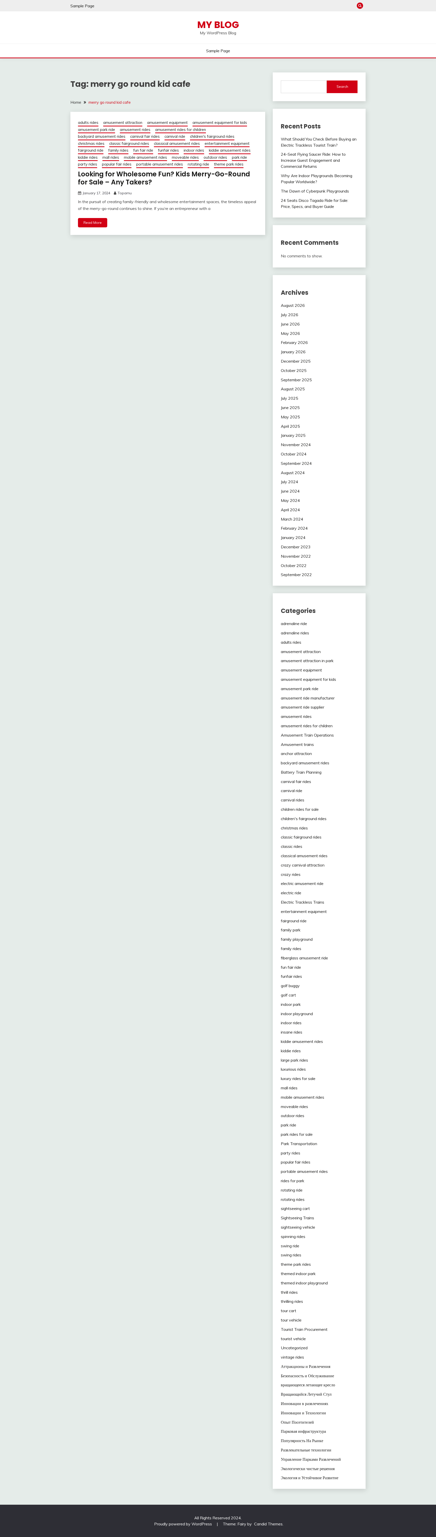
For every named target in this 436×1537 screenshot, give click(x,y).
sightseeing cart (295, 1208)
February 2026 (294, 342)
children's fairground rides (212, 136)
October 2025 (294, 370)
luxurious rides (293, 1069)
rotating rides (293, 1199)
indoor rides (194, 150)
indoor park (291, 1004)
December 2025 (296, 361)
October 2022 (294, 565)
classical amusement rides (177, 143)
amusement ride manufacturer (308, 697)
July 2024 (289, 481)
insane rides (291, 1032)
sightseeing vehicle (298, 1227)
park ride (239, 157)
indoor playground (297, 1013)
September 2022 (296, 574)
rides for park (292, 1180)
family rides (118, 150)
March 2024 (292, 519)
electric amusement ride (302, 883)
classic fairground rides (129, 143)
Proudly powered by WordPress (183, 1523)
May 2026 (290, 333)
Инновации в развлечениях (304, 1403)
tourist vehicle (293, 1338)
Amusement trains (297, 744)
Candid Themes (268, 1523)
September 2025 (296, 379)
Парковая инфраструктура (303, 1431)
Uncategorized (294, 1347)
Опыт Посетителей (297, 1422)
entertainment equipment (227, 143)
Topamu (125, 193)
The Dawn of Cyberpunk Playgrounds (315, 191)
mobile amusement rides (145, 157)
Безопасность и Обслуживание (307, 1375)
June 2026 (290, 324)
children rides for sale (300, 809)
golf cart (288, 994)
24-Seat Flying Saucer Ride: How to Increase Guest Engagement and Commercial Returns (313, 160)
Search (342, 86)
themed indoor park (298, 1273)
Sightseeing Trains (297, 1217)
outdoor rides (215, 157)
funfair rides (168, 150)
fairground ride (90, 150)
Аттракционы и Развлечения (305, 1366)
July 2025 (289, 398)
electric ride (291, 892)
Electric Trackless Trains (302, 902)
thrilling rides (292, 1301)
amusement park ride (96, 129)
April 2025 (290, 426)
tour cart (288, 1310)
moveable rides (185, 157)
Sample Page (82, 5)
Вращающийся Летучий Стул (306, 1394)
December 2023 (296, 546)
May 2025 (290, 416)
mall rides (110, 157)
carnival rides (292, 799)
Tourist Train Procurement (304, 1329)
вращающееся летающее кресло (308, 1384)
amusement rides (135, 129)
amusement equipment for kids (220, 122)
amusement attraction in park (307, 660)
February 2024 (294, 528)
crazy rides (291, 874)
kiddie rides (88, 157)
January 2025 (293, 435)
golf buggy (290, 985)
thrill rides (289, 1292)
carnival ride (175, 136)
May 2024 (290, 500)
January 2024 (293, 537)
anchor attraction (296, 753)
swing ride (290, 1245)
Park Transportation (299, 1143)
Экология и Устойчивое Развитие (309, 1477)
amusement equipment (167, 122)
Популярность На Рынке (302, 1440)
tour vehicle (291, 1320)
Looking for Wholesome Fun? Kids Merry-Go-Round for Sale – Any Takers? (164, 178)
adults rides (88, 122)
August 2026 (293, 305)
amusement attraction (122, 122)
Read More (93, 222)
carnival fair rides (145, 136)
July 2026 (289, 314)
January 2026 (293, 351)
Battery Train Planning (301, 772)
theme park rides (228, 164)
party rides (87, 164)
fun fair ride (143, 150)
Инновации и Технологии (303, 1412)
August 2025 (293, 388)
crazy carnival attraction (302, 865)
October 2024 (294, 453)
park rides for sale (297, 1134)
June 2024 (290, 491)
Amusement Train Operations (307, 735)
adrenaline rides (295, 632)
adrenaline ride (294, 623)
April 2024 (290, 509)
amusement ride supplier (302, 707)
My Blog (218, 24)
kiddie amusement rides (230, 150)
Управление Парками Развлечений (311, 1459)
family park (291, 929)
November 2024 (296, 444)
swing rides (291, 1254)
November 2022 (296, 556)
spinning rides (293, 1236)
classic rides (291, 846)
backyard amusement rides (101, 136)
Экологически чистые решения (308, 1468)
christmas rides (91, 143)
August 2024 (293, 472)
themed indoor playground (304, 1282)
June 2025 (290, 407)
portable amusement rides (159, 164)
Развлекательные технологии (306, 1449)
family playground (297, 939)
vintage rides (292, 1357)
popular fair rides (116, 164)
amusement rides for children (180, 129)
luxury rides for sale (298, 1078)
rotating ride (198, 164)
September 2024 (296, 463)
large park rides (294, 1060)
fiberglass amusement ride (304, 957)
